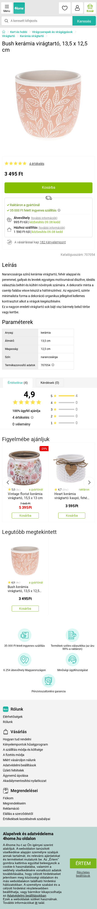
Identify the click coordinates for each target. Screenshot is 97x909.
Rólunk (8, 722)
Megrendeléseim (14, 803)
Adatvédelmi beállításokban (26, 895)
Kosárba (48, 187)
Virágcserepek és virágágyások (52, 32)
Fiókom (8, 798)
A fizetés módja (13, 755)
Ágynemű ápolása (15, 775)
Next (89, 482)
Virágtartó (8, 36)
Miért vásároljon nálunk (19, 760)
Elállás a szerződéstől (18, 814)
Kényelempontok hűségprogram (25, 744)
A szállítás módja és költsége (23, 749)
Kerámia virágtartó (32, 36)
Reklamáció (11, 808)
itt (36, 902)
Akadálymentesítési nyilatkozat (24, 781)
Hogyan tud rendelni (17, 739)
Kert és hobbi (18, 32)
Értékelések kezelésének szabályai (26, 819)
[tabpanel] (48, 101)
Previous (8, 482)
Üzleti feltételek (13, 770)
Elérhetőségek (13, 716)
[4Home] (5, 32)
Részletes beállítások (83, 874)
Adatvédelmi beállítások (19, 765)
